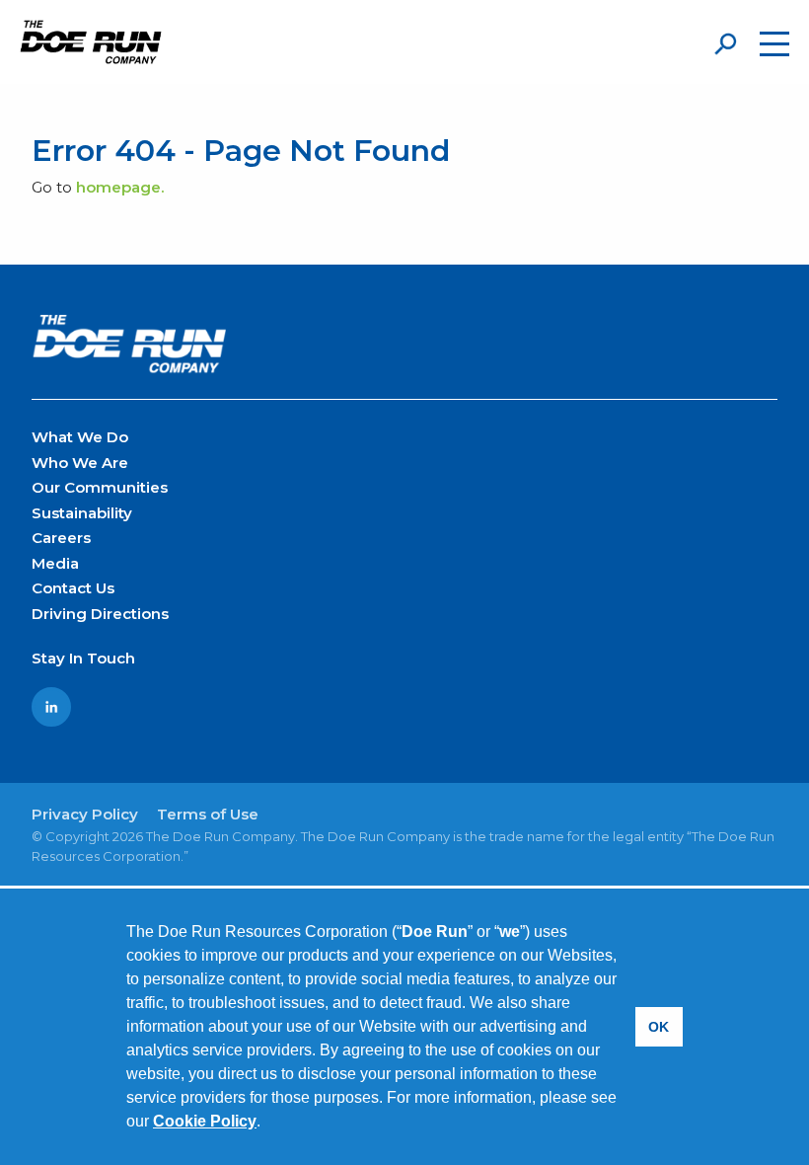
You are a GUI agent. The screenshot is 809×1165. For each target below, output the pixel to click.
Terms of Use (207, 814)
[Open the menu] (774, 44)
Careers (61, 537)
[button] (267, 1123)
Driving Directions (100, 613)
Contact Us (73, 588)
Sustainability (82, 513)
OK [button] (658, 1027)
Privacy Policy (85, 814)
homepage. (120, 187)
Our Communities (100, 487)
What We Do (80, 436)
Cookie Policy (205, 1121)
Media (55, 563)
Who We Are (80, 462)
